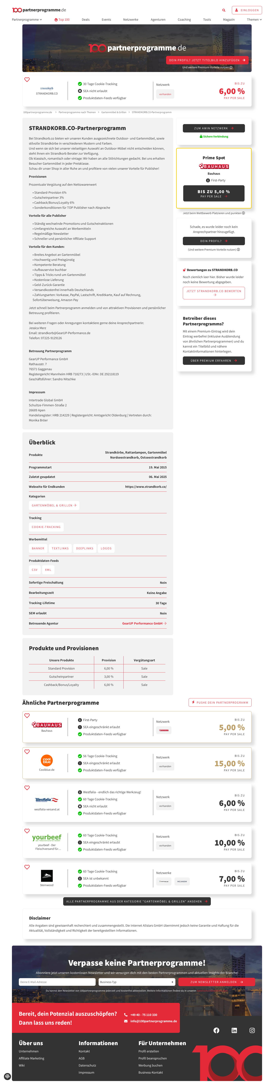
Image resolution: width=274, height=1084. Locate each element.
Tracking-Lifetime (42, 603)
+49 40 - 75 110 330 (143, 1014)
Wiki (22, 1065)
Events (106, 19)
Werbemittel (38, 539)
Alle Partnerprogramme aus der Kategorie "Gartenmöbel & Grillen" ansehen (134, 901)
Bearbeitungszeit (41, 592)
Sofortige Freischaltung (46, 582)
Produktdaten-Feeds (44, 560)
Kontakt (84, 1051)
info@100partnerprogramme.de (153, 1021)
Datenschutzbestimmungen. (212, 990)
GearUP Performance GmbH (142, 623)
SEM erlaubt (38, 613)
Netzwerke (130, 19)
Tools (207, 19)
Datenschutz (87, 1065)
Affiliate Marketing (31, 1058)
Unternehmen (29, 1051)
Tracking (35, 518)
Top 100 (64, 19)
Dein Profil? (211, 241)
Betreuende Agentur (43, 623)
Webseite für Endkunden (47, 486)
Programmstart (40, 467)
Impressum (86, 1072)
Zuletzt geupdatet (42, 476)
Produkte (35, 455)
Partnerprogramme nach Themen (77, 112)
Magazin (229, 19)
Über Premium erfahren (211, 361)
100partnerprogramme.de (37, 112)
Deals (85, 19)
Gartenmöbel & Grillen (113, 112)
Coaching (184, 19)
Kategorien (37, 496)
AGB (82, 1058)
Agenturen (158, 19)
